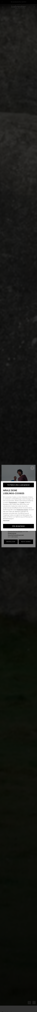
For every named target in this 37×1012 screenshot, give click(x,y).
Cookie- (22, 502)
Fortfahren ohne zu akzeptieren (18, 485)
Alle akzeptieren (18, 526)
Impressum (6, 520)
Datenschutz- (13, 502)
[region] (18, 506)
